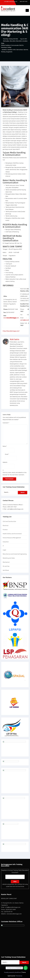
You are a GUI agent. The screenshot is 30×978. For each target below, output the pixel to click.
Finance (5, 529)
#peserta (26, 49)
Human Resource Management (12, 537)
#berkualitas (6, 41)
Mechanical (6, 562)
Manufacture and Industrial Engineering (15, 554)
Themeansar (19, 976)
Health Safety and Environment (12, 533)
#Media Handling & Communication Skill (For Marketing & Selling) (12, 46)
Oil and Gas (6, 566)
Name (5, 446)
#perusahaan (19, 49)
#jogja (2, 43)
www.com (11, 318)
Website (5, 462)
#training (3, 51)
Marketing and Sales (9, 558)
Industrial (5, 542)
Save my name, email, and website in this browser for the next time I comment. (14, 473)
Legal (4, 550)
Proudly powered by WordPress (12, 972)
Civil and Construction (9, 521)
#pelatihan (4, 49)
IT (3, 546)
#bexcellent (12, 41)
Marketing (5, 38)
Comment (6, 423)
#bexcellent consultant (21, 41)
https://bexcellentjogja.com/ (11, 331)
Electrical (5, 525)
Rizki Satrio (14, 339)
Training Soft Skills (13, 38)
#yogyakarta (9, 51)
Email (7, 454)
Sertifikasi (6, 570)
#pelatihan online (11, 49)
